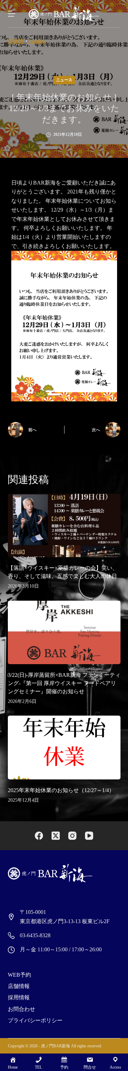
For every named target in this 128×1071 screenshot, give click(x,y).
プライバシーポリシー (35, 1020)
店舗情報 (19, 986)
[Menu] (11, 13)
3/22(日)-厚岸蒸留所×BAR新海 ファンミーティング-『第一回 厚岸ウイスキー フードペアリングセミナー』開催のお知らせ (64, 683)
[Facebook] (39, 836)
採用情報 (19, 997)
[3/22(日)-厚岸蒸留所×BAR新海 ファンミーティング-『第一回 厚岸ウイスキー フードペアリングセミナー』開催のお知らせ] (64, 632)
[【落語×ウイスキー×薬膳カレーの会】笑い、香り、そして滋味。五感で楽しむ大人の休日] (64, 525)
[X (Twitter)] (56, 836)
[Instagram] (72, 836)
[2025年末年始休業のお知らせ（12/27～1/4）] (64, 747)
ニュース (64, 80)
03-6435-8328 (35, 935)
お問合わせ (21, 1009)
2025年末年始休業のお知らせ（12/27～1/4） (61, 790)
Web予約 (19, 975)
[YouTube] (89, 836)
